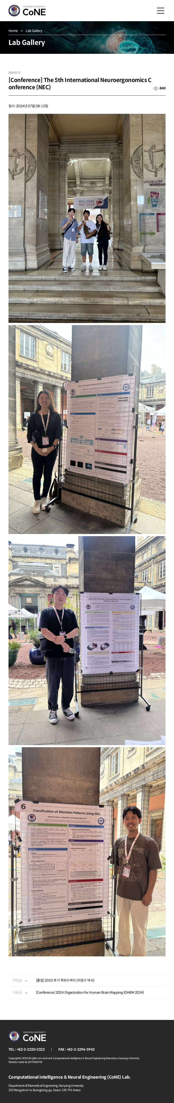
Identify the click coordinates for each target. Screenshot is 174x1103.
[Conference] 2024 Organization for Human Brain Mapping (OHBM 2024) (90, 992)
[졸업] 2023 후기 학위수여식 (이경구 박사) (65, 980)
